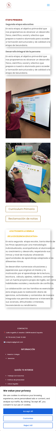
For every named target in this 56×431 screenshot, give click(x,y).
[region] (28, 408)
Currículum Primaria (21, 209)
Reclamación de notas (23, 218)
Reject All (28, 425)
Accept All (28, 411)
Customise (28, 418)
